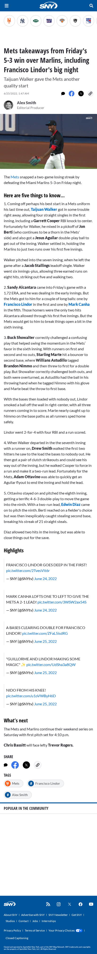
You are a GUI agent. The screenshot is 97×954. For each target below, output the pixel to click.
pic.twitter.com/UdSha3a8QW (51, 664)
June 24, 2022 (45, 578)
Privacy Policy (12, 930)
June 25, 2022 (45, 641)
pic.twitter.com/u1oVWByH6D (31, 695)
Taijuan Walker (44, 209)
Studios (10, 921)
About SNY (10, 915)
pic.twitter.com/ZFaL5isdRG (45, 633)
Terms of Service (35, 930)
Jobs (35, 921)
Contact (23, 921)
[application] (48, 141)
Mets (15, 177)
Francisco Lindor (18, 304)
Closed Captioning (17, 938)
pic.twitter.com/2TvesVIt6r (28, 570)
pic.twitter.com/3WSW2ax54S (61, 602)
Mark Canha (79, 304)
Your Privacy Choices (61, 930)
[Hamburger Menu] (6, 6)
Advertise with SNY (33, 915)
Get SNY (77, 915)
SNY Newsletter (58, 915)
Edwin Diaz (71, 504)
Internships (49, 921)
